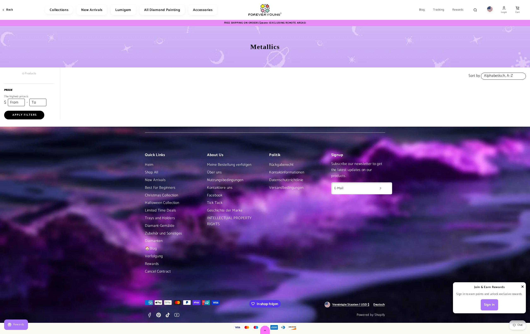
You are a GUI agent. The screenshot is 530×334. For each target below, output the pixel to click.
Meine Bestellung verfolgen (229, 165)
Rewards (457, 9)
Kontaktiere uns (220, 188)
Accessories (202, 10)
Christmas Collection (161, 195)
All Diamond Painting (162, 10)
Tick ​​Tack (214, 203)
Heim (149, 165)
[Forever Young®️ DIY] (265, 10)
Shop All (151, 172)
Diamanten (154, 241)
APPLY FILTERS (24, 115)
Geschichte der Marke (224, 210)
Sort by (474, 76)
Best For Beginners (160, 188)
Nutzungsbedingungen (225, 180)
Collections (59, 10)
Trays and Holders (160, 218)
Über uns (214, 172)
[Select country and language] (490, 10)
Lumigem (123, 10)
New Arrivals (91, 10)
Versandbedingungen (286, 188)
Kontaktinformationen (286, 172)
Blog (422, 9)
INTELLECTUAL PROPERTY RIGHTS (229, 221)
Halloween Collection (162, 203)
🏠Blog (151, 248)
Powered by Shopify (371, 314)
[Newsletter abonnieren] (380, 188)
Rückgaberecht (281, 165)
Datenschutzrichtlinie (286, 180)
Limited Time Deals (160, 210)
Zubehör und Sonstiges (163, 233)
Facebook (215, 195)
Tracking (438, 9)
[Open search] (475, 9)
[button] (517, 10)
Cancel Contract (158, 271)
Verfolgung (154, 256)
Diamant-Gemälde (160, 226)
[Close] (522, 288)
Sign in (489, 305)
